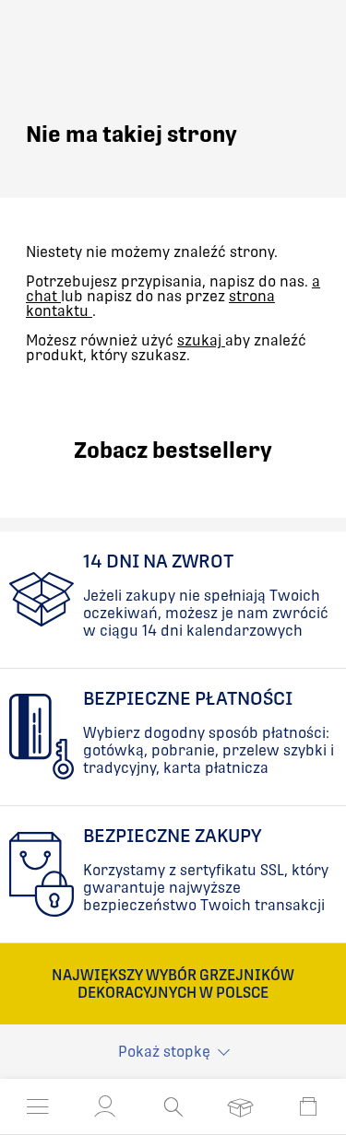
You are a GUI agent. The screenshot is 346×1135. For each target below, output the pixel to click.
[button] (105, 1106)
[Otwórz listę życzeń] (240, 1106)
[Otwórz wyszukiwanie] (173, 1106)
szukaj (201, 340)
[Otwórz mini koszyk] (308, 1106)
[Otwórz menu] (38, 1106)
